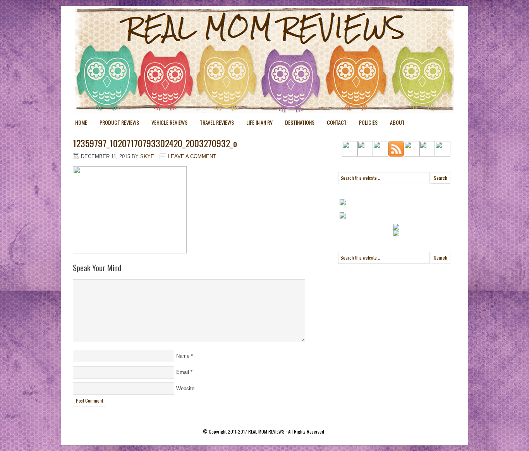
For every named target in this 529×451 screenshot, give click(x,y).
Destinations (296, 123)
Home (81, 122)
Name (182, 356)
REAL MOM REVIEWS (266, 431)
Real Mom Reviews (249, 35)
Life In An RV (256, 123)
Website (185, 388)
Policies (365, 123)
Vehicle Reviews (166, 123)
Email (182, 372)
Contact (337, 122)
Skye (147, 156)
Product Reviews (116, 123)
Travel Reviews (214, 123)
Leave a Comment (192, 156)
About (397, 122)
